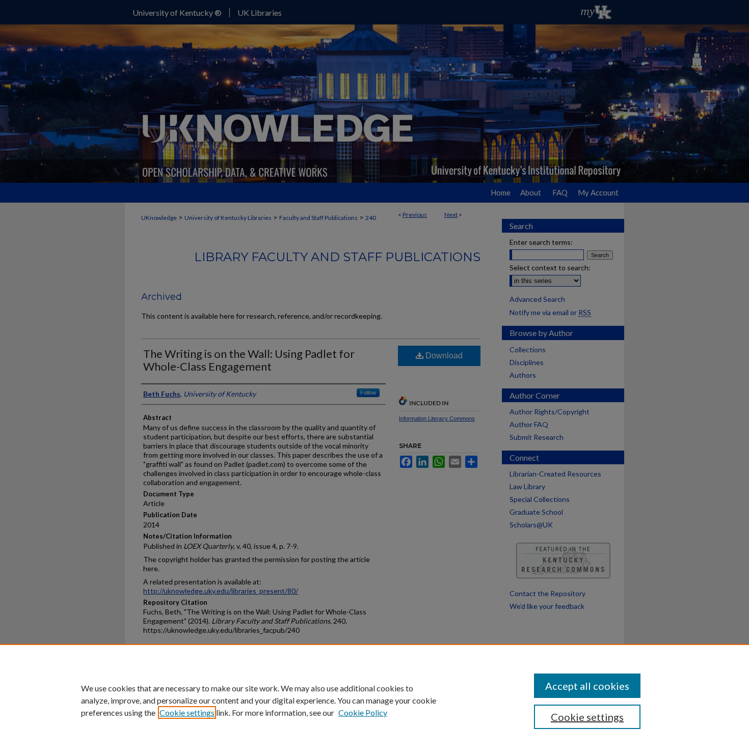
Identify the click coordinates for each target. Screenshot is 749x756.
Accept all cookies (587, 686)
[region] (374, 700)
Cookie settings (187, 712)
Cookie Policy (362, 712)
